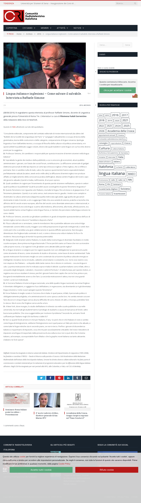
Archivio (87, 105)
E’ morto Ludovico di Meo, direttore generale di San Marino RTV (47, 415)
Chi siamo (27, 28)
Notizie (77, 28)
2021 (125, 120)
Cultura (104, 148)
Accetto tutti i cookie (41, 469)
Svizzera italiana (105, 194)
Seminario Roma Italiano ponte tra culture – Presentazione (16, 412)
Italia (120, 157)
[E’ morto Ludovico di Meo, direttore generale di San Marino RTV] (47, 401)
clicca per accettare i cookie (117, 90)
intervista (111, 157)
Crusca (127, 143)
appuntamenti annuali (107, 135)
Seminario (117, 184)
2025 (127, 125)
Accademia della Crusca (121, 131)
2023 (109, 125)
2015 (107, 115)
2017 (125, 115)
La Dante (119, 167)
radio (113, 180)
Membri (45, 28)
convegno (103, 143)
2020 (117, 120)
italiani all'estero (105, 162)
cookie (22, 456)
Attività (61, 28)
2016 (81, 105)
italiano (117, 161)
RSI (108, 184)
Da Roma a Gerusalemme (108, 153)
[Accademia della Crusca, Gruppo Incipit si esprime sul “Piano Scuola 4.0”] (77, 401)
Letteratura (130, 167)
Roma (101, 184)
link (14, 127)
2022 (101, 125)
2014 (100, 115)
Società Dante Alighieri (108, 189)
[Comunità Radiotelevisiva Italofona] (24, 15)
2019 (110, 120)
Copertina (11, 28)
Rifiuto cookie (107, 469)
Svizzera (125, 188)
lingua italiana (112, 173)
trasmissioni (119, 193)
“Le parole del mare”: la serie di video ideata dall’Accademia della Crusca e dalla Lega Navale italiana (49, 3)
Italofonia (106, 166)
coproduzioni (116, 143)
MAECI (131, 174)
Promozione (103, 180)
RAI (130, 179)
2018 (101, 120)
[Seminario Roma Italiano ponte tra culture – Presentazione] (16, 400)
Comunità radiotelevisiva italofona (112, 139)
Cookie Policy (64, 464)
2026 (101, 131)
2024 (117, 125)
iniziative (102, 157)
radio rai (121, 180)
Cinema (121, 135)
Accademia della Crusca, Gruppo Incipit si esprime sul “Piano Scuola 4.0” (77, 415)
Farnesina (124, 153)
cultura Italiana (118, 149)
